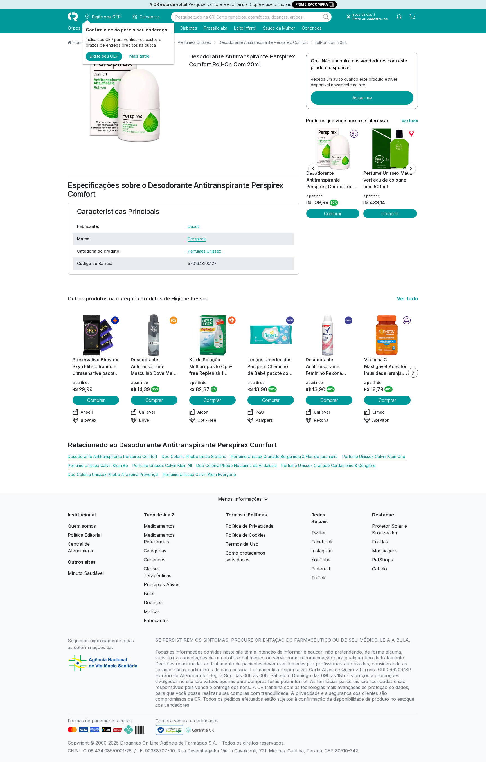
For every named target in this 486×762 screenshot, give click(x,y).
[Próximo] (411, 169)
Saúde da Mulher (279, 28)
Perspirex (197, 238)
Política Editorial (85, 535)
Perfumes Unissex (194, 42)
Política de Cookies (246, 535)
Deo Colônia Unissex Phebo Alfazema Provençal (113, 474)
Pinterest (320, 569)
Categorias (155, 551)
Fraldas (380, 542)
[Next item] (413, 373)
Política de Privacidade (249, 526)
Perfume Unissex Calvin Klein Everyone (199, 474)
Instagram (322, 551)
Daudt (193, 226)
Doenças (153, 602)
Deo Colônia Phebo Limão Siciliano (194, 456)
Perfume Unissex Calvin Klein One (373, 456)
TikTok (318, 577)
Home (78, 42)
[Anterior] (313, 169)
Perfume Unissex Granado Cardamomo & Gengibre (328, 465)
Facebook (322, 542)
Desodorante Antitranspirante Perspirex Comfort (263, 42)
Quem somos (82, 526)
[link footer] (170, 730)
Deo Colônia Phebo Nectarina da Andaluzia (236, 465)
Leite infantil (245, 28)
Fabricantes (156, 620)
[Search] (326, 16)
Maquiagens (385, 551)
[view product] (333, 149)
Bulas (150, 593)
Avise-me (362, 98)
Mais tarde (139, 56)
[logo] (73, 17)
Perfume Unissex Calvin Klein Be (98, 465)
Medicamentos (159, 526)
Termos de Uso (242, 544)
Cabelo (379, 569)
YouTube (320, 560)
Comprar (332, 213)
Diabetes (188, 28)
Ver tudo (410, 120)
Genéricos (312, 28)
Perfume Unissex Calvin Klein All (162, 465)
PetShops (382, 560)
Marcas (152, 611)
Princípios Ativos (161, 584)
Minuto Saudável (86, 573)
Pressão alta (215, 28)
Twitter (318, 533)
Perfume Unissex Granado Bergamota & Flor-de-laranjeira (284, 456)
